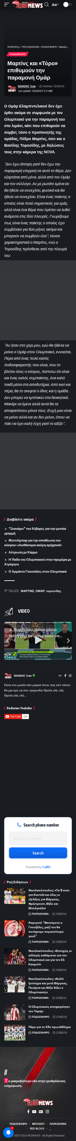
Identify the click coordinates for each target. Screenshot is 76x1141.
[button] (7, 4)
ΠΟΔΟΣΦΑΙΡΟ (18, 54)
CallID (46, 867)
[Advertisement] (38, 300)
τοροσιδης (53, 591)
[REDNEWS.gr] (27, 4)
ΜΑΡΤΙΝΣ (27, 591)
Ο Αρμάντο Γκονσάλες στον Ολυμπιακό (38, 571)
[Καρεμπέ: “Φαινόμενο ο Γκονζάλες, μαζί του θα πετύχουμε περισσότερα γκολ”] (14, 928)
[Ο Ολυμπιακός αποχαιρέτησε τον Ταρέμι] (14, 1012)
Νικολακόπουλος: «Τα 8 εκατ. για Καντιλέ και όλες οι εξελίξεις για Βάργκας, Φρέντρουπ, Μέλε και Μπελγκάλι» (49, 899)
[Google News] (41, 1111)
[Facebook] (65, 676)
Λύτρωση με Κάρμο (23, 552)
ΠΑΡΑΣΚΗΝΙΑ (40, 913)
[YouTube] (34, 1111)
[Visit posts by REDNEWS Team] (11, 88)
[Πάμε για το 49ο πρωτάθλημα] (14, 1033)
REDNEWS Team (27, 86)
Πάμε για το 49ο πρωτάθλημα (49, 1027)
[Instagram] (70, 676)
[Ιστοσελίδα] (60, 676)
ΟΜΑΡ (40, 591)
